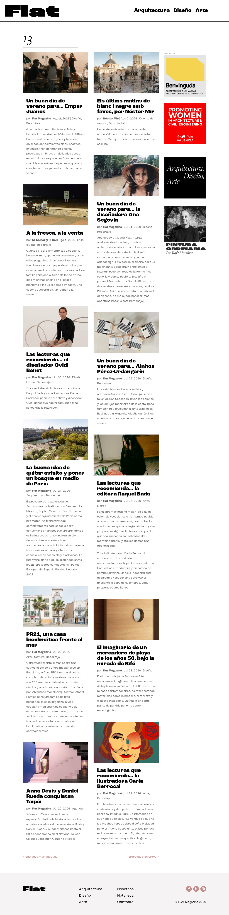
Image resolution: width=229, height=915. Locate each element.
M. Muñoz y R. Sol (44, 240)
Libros (30, 382)
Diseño (182, 11)
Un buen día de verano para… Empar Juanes (54, 106)
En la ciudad (117, 123)
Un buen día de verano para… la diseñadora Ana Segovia (118, 212)
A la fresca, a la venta (54, 233)
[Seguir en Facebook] (189, 889)
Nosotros (125, 889)
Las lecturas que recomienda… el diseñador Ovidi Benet (48, 363)
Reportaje (33, 123)
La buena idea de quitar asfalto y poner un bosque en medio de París (55, 476)
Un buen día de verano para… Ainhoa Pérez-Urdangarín (125, 366)
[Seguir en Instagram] (203, 889)
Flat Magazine (41, 118)
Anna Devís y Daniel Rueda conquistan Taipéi (52, 796)
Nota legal (126, 895)
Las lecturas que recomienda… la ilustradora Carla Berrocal (120, 778)
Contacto (125, 902)
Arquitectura (152, 11)
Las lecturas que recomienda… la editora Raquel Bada (123, 489)
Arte (201, 11)
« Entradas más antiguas (40, 856)
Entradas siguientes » (144, 856)
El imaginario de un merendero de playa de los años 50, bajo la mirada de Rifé (125, 656)
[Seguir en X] (196, 889)
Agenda (77, 808)
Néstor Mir (111, 118)
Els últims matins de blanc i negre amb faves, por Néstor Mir (125, 106)
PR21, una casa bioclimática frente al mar (54, 640)
